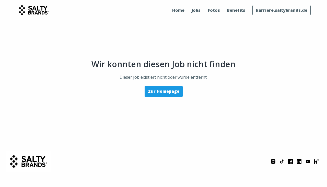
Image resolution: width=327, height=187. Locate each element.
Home (178, 10)
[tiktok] (281, 161)
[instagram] (273, 161)
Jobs (196, 10)
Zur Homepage (163, 91)
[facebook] (290, 161)
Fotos (214, 10)
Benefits (236, 10)
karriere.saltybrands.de (281, 10)
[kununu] (316, 161)
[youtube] (307, 161)
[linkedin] (299, 161)
